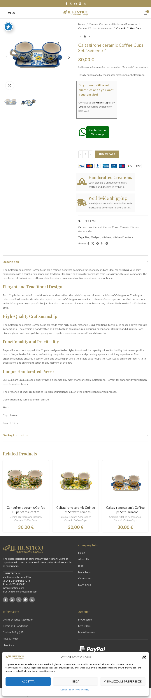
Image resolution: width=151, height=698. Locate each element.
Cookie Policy (67, 689)
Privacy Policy (82, 689)
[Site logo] (75, 12)
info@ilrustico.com (13, 587)
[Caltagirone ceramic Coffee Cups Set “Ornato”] (125, 483)
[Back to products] (85, 36)
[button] (143, 657)
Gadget (95, 237)
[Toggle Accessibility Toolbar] (8, 26)
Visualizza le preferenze (123, 681)
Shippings (8, 645)
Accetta (28, 681)
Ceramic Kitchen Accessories (95, 28)
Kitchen (106, 237)
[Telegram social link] (106, 243)
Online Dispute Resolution (18, 619)
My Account (85, 619)
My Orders (84, 625)
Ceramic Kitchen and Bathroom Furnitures (113, 24)
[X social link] (71, 3)
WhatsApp (101, 102)
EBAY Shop (84, 584)
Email (81, 106)
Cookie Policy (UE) (13, 632)
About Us (83, 559)
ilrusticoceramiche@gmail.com (20, 591)
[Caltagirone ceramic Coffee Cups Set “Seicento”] (26, 483)
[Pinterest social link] (80, 3)
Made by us (84, 571)
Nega (75, 681)
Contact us (84, 578)
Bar (87, 237)
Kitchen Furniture (123, 237)
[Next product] (89, 36)
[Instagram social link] (75, 3)
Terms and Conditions (15, 625)
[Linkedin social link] (102, 243)
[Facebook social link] (66, 3)
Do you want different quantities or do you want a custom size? (96, 89)
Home (81, 24)
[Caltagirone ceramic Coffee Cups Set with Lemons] (75, 483)
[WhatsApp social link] (84, 3)
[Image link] (23, 548)
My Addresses (86, 632)
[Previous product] (80, 36)
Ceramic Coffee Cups (129, 28)
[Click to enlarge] (10, 85)
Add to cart (107, 154)
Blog (80, 565)
